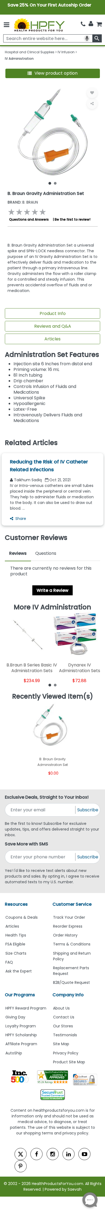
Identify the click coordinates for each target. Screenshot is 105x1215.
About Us (61, 1008)
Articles (52, 339)
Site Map (61, 1044)
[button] (52, 73)
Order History (65, 935)
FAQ (9, 962)
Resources (16, 904)
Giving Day (15, 1017)
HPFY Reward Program (25, 1008)
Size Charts (15, 953)
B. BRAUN (23, 202)
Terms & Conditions (71, 944)
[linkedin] (68, 1154)
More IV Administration (52, 607)
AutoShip (13, 1053)
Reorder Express (67, 926)
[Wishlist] (92, 92)
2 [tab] (55, 183)
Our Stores (63, 1026)
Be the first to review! (72, 219)
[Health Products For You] (39, 24)
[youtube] (84, 1154)
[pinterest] (21, 1166)
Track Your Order (69, 917)
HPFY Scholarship (21, 1035)
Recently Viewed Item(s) (52, 696)
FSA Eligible (15, 944)
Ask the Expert (18, 971)
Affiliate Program (21, 1044)
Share (20, 518)
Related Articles (31, 443)
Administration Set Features (52, 355)
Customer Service (72, 904)
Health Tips (15, 935)
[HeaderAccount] (91, 24)
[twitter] (21, 1154)
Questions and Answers (29, 219)
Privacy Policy (65, 1053)
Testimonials (65, 1035)
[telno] (83, 24)
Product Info (53, 313)
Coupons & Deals (21, 917)
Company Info (68, 995)
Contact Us (63, 1017)
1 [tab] (49, 183)
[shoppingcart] (99, 24)
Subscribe (87, 810)
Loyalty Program (20, 1026)
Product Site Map (69, 1062)
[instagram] (53, 1154)
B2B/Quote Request (71, 982)
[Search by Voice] (87, 38)
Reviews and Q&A (52, 326)
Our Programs (20, 995)
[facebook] (36, 1154)
